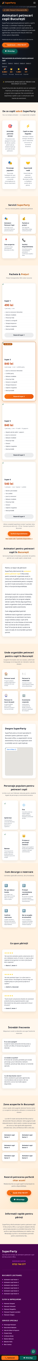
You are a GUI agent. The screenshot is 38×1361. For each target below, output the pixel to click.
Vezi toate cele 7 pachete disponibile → (19, 539)
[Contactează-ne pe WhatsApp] (33, 1351)
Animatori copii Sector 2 (10, 1282)
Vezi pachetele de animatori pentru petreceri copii (18, 59)
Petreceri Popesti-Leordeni (11, 1312)
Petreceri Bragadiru (9, 1309)
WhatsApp (10, 51)
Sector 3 (16, 63)
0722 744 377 (19, 1264)
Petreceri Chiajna (8, 1315)
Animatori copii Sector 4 (10, 1288)
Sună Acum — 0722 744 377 (15, 45)
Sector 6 (4, 66)
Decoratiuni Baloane (9, 1327)
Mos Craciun (6, 1344)
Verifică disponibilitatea (19, 534)
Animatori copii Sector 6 (10, 1293)
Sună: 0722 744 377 (19, 1193)
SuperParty (9, 2)
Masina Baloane (8, 1339)
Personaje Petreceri (9, 1325)
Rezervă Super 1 (19, 335)
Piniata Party (7, 1333)
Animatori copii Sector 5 (10, 1291)
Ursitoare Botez (8, 1336)
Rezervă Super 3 (19, 396)
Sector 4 (22, 63)
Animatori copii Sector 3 (10, 1285)
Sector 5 (28, 63)
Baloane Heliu (7, 1341)
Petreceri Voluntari (8, 1306)
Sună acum (10, 1358)
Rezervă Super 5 (19, 455)
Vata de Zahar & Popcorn (10, 1330)
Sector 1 (4, 63)
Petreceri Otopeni (8, 1303)
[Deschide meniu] (34, 3)
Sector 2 (10, 63)
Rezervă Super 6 (19, 516)
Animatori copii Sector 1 (10, 1279)
